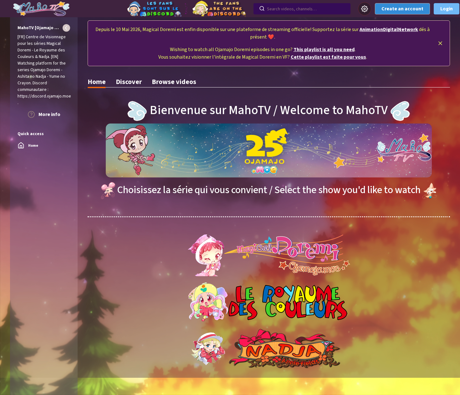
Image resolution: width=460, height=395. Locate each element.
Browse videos (174, 82)
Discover (129, 82)
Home (97, 82)
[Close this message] (440, 43)
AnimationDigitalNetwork (389, 29)
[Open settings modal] (364, 8)
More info (49, 114)
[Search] (262, 8)
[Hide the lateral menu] (66, 28)
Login (446, 8)
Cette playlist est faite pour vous (328, 57)
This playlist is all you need (324, 49)
